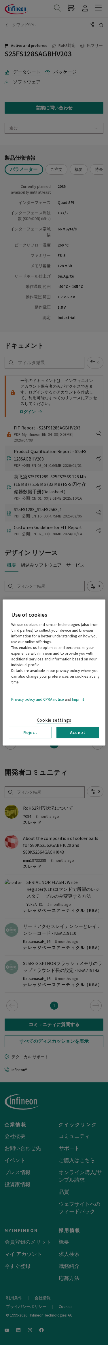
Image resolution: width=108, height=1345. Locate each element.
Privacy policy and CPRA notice (37, 699)
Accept (78, 732)
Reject (30, 732)
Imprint (78, 699)
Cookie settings (54, 720)
